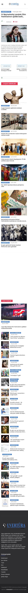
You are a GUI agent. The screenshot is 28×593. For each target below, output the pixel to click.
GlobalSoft (9, 589)
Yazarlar (3, 572)
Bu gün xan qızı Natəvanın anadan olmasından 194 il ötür (17, 432)
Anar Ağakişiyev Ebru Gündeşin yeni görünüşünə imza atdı (17, 496)
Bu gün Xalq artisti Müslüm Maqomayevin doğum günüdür (17, 386)
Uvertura (8, 22)
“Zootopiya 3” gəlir (15, 375)
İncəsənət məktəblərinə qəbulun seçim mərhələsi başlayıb (17, 505)
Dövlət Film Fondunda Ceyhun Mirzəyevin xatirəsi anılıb (14, 134)
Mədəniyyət (6, 12)
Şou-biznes (14, 351)
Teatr (2, 563)
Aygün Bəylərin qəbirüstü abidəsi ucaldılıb (11, 108)
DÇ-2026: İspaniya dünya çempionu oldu (12, 185)
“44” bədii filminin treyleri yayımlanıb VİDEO (17, 440)
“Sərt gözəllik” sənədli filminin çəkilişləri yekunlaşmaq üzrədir (16, 477)
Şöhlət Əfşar (4, 576)
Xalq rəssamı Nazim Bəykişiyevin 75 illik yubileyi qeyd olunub (13, 160)
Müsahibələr (4, 569)
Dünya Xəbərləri (15, 332)
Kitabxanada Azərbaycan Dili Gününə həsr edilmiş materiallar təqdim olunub (17, 450)
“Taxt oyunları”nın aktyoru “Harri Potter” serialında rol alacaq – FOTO (17, 338)
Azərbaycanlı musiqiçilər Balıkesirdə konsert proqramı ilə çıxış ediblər (17, 347)
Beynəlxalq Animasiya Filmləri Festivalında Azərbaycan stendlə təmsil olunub (13, 221)
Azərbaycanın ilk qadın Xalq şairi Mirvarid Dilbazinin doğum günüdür (17, 366)
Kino (2, 565)
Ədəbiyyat (4, 567)
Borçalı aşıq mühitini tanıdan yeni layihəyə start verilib (10, 459)
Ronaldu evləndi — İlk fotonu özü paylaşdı (16, 403)
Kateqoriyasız (7, 454)
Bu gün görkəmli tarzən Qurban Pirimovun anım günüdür (11, 246)
